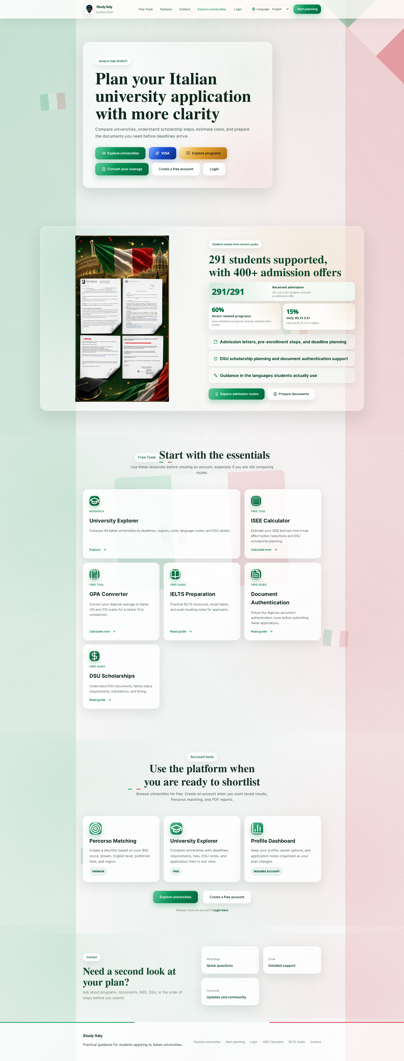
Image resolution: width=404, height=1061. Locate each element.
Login (238, 9)
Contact (184, 9)
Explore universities (212, 9)
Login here (220, 910)
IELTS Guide (296, 1042)
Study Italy (93, 1035)
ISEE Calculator (273, 1042)
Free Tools (146, 9)
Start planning (307, 9)
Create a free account (227, 897)
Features (166, 9)
